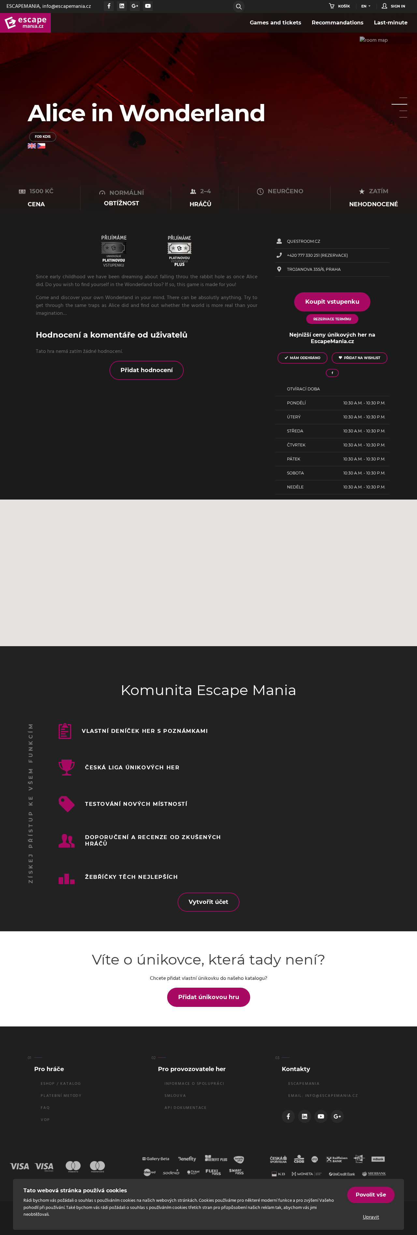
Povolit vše (371, 1195)
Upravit (371, 1217)
